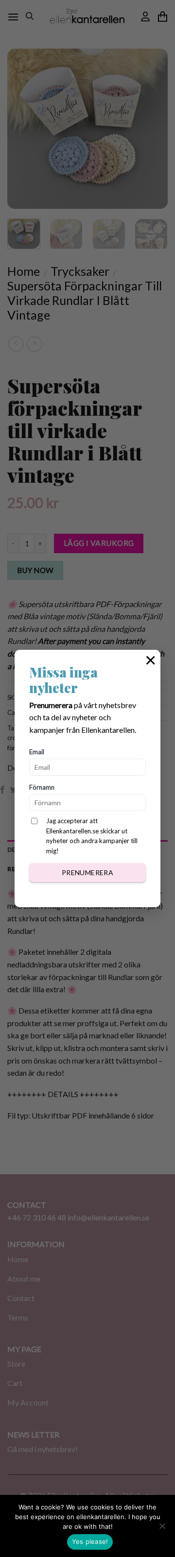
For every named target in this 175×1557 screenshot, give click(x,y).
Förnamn (41, 787)
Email (36, 752)
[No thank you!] (162, 1529)
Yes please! (90, 1541)
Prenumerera (88, 872)
